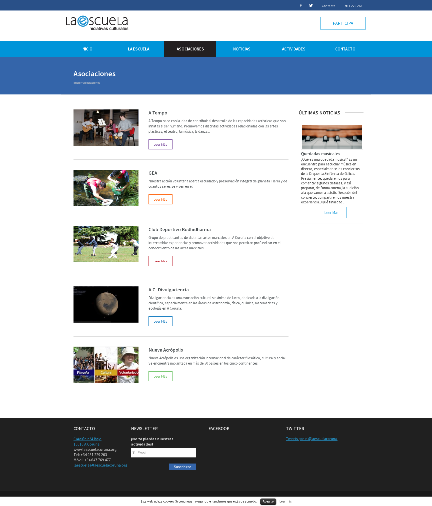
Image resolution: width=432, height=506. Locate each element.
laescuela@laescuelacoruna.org (101, 465)
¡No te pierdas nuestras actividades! (152, 441)
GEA (152, 173)
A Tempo (157, 112)
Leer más (286, 501)
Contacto (329, 5)
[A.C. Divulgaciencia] (106, 304)
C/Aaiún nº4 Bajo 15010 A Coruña (88, 441)
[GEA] (106, 188)
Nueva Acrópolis (165, 350)
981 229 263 (353, 5)
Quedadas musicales (320, 153)
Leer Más (160, 144)
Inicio (87, 49)
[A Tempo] (106, 127)
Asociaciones (190, 49)
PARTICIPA (343, 23)
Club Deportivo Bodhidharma (179, 229)
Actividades (294, 49)
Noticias (241, 49)
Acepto (268, 501)
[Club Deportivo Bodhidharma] (106, 244)
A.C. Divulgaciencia (168, 289)
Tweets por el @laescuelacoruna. (312, 438)
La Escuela (138, 49)
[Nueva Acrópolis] (106, 365)
